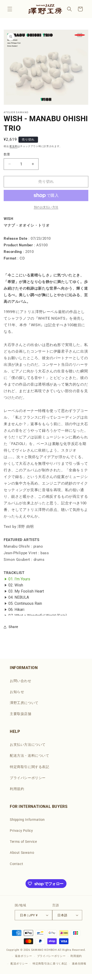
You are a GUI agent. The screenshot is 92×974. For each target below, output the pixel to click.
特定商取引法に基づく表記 (50, 963)
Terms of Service (23, 842)
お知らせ (17, 692)
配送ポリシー (19, 963)
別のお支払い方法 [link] (46, 207)
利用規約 (17, 789)
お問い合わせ (20, 681)
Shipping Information (27, 820)
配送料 (13, 146)
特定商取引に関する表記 (29, 767)
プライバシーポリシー (28, 778)
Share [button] (13, 627)
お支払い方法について (28, 745)
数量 (7, 154)
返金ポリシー (23, 956)
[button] (9, 9)
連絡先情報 (79, 963)
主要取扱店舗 (20, 714)
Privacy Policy (21, 831)
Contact (16, 864)
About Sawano (22, 853)
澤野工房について (24, 703)
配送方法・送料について (29, 756)
